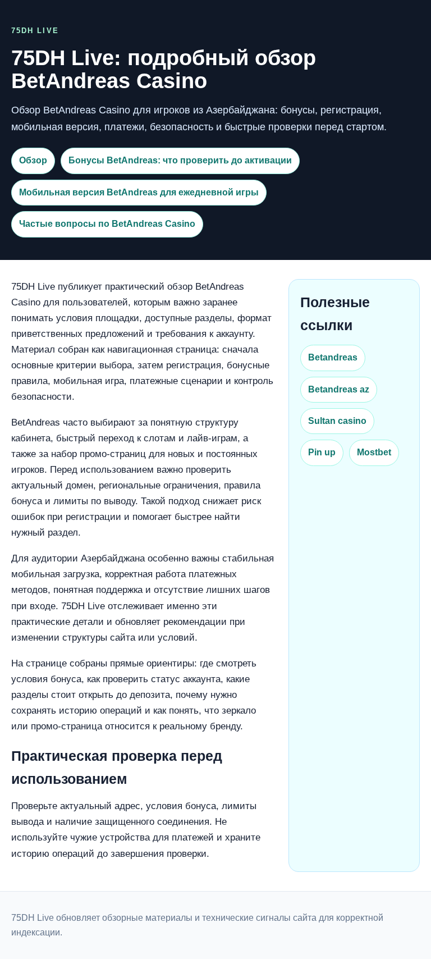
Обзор (33, 160)
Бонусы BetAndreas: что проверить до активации (180, 160)
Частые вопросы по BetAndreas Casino (107, 224)
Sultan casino (337, 421)
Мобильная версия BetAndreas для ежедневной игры (139, 192)
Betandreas (332, 357)
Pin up (322, 452)
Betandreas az (338, 389)
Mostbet (374, 452)
